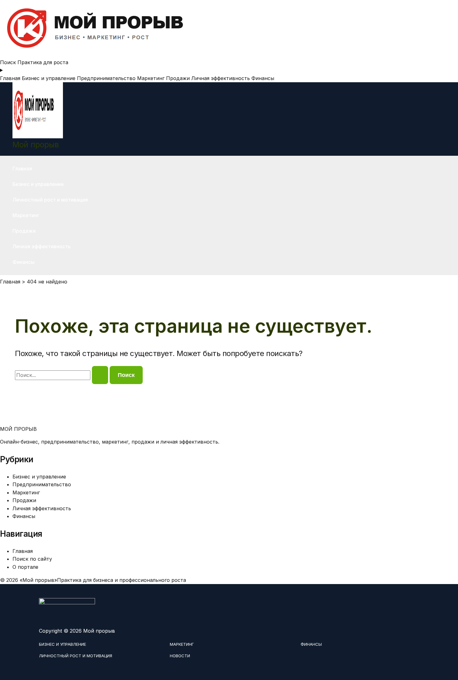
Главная (10, 78)
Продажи (178, 78)
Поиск (8, 62)
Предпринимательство (106, 78)
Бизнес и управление (48, 78)
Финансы (262, 78)
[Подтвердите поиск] (100, 375)
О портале (25, 567)
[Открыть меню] (229, 70)
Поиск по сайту (32, 559)
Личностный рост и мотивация (50, 200)
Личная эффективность (220, 78)
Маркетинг (151, 78)
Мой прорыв (35, 144)
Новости (180, 655)
